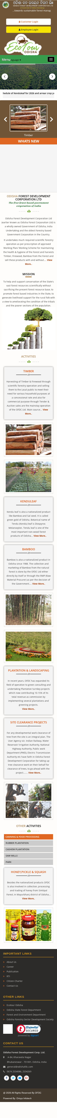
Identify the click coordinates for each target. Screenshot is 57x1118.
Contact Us (12, 985)
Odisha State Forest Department (23, 1009)
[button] (27, 1030)
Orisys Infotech (24, 1098)
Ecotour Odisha (14, 1005)
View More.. (40, 535)
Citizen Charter (14, 980)
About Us (11, 961)
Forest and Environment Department (26, 1014)
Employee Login (29, 29)
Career (10, 966)
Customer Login (29, 21)
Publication (12, 971)
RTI (8, 976)
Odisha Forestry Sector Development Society (30, 1019)
